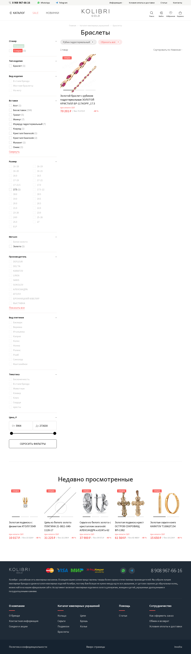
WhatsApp (45, 2)
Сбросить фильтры (33, 443)
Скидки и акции (18, 626)
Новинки (52, 13)
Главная (72, 25)
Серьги (62, 621)
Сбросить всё (108, 42)
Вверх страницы (95, 646)
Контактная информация (23, 621)
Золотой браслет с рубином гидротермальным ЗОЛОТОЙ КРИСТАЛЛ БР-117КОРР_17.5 (77, 99)
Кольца (62, 615)
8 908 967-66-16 (21, 2)
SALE (35, 13)
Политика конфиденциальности (28, 646)
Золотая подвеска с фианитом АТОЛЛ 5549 (22, 524)
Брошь (84, 621)
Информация (116, 2)
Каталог (19, 13)
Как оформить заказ (161, 615)
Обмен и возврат (159, 621)
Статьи (164, 2)
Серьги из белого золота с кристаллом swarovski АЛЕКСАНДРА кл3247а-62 (95, 526)
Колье (83, 626)
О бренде (14, 615)
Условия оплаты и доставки (142, 2)
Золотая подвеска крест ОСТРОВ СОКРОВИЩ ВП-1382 (129, 526)
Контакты (177, 2)
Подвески (63, 626)
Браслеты (63, 631)
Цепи (83, 615)
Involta (178, 646)
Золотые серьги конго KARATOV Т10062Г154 (163, 524)
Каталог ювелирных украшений (94, 25)
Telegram (63, 2)
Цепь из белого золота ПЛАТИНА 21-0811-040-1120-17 (57, 526)
